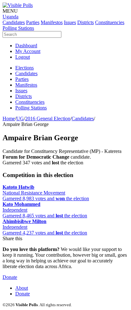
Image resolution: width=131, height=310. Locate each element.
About (21, 288)
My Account (27, 51)
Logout (22, 57)
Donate (10, 277)
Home (9, 118)
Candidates (83, 118)
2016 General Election (47, 118)
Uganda (10, 16)
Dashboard (26, 45)
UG (20, 118)
